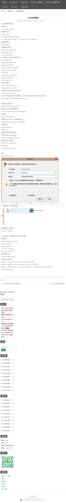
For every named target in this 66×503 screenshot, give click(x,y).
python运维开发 (53, 2)
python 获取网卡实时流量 (7, 373)
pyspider (8, 314)
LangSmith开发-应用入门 (7, 403)
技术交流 (25, 7)
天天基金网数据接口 (7, 383)
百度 (3, 476)
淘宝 (9, 476)
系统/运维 (3, 326)
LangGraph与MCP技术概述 (7, 430)
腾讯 (3, 478)
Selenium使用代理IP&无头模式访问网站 (7, 387)
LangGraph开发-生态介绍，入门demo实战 (7, 413)
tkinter (5, 330)
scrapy (10, 323)
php (5, 332)
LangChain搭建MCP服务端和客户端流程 (7, 427)
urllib (2, 332)
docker (3, 319)
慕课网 (4, 481)
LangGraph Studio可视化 (7, 400)
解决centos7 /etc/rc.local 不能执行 (12, 283)
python (14, 7)
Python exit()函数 (7, 366)
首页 (5, 2)
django (24, 2)
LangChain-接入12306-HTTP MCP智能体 (7, 417)
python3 (14, 2)
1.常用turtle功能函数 (7, 376)
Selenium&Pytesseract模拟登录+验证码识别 (7, 390)
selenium (10, 330)
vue (9, 334)
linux (5, 7)
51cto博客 (4, 489)
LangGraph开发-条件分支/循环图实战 (7, 410)
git (6, 319)
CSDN (3, 483)
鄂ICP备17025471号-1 (41, 500)
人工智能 (6, 328)
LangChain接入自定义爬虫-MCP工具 (7, 420)
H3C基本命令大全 (7, 359)
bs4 (2, 330)
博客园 (4, 486)
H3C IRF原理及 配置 (7, 363)
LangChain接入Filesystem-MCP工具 (7, 423)
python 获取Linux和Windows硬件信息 (7, 380)
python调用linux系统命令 (59, 283)
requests (4, 324)
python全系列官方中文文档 (7, 370)
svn (9, 319)
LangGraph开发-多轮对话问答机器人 (7, 406)
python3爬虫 (37, 2)
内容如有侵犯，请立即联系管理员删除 (10, 299)
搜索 (3, 350)
